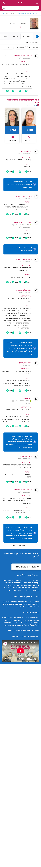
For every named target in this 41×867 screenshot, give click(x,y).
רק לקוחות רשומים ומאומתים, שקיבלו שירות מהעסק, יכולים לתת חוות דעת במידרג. (19, 188)
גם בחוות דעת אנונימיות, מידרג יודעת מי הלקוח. (21, 252)
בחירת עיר (32, 109)
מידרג (20, 3)
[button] (2, 129)
